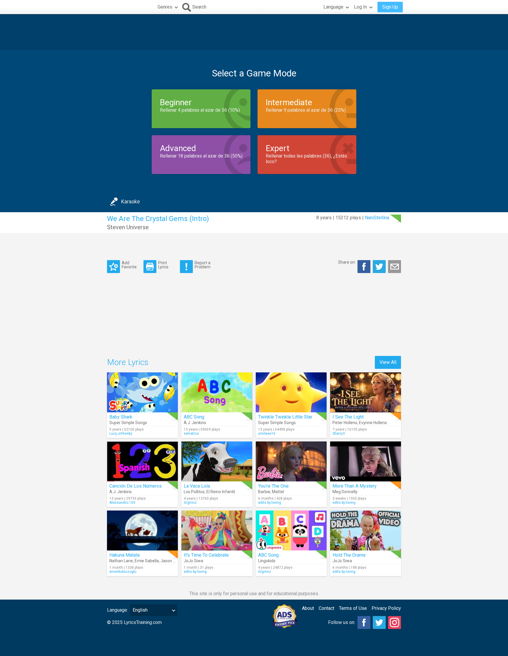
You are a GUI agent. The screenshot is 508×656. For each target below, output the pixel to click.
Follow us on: (341, 622)
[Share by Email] (394, 266)
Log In (360, 7)
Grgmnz (190, 503)
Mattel (278, 491)
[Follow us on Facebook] (363, 622)
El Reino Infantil (220, 491)
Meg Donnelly (344, 491)
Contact (326, 608)
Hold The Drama (348, 555)
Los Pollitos (194, 491)
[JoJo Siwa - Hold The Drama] (365, 530)
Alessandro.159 (122, 503)
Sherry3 (338, 433)
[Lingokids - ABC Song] (291, 530)
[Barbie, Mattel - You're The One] (291, 461)
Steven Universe (128, 227)
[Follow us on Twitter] (379, 622)
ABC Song (194, 417)
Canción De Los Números (135, 486)
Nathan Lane (121, 560)
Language (333, 7)
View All (388, 362)
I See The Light (348, 417)
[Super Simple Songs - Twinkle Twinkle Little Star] (291, 392)
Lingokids (266, 560)
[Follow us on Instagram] (394, 622)
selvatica (191, 433)
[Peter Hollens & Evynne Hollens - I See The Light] (365, 392)
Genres (165, 7)
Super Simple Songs (128, 422)
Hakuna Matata (124, 555)
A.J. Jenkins (195, 422)
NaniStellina (377, 217)
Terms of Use (353, 608)
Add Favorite (129, 264)
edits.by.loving (269, 503)
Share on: (347, 262)
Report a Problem (202, 264)
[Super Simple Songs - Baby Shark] (142, 392)
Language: (117, 610)
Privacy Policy (386, 608)
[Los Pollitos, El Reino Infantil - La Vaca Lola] (216, 461)
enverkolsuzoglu (122, 572)
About (308, 608)
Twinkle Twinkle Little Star (285, 417)
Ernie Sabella (147, 560)
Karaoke (130, 201)
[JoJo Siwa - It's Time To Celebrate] (216, 530)
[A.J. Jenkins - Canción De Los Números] (142, 461)
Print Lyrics (163, 264)
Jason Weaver (174, 560)
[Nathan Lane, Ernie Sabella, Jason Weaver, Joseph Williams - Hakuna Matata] (142, 530)
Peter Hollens (344, 422)
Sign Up (390, 7)
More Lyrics (127, 362)
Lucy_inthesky (120, 433)
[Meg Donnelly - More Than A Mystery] (365, 461)
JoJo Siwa (193, 560)
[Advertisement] (254, 32)
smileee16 (266, 433)
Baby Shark (120, 417)
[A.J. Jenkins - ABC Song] (216, 392)
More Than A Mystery (354, 486)
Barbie (264, 491)
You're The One (273, 486)
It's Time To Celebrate (206, 555)
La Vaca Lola (197, 486)
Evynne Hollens (373, 422)
